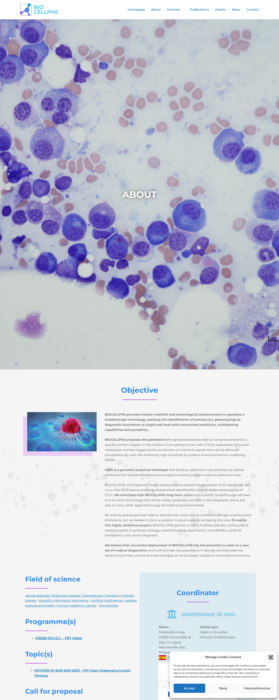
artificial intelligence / (108, 600)
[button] (271, 657)
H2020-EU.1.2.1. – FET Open (58, 638)
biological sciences (66, 595)
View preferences (257, 688)
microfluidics (108, 605)
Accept (189, 688)
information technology (71, 600)
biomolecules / (94, 595)
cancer (91, 605)
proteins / (113, 595)
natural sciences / (38, 595)
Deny (223, 688)
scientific (46, 600)
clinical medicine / (71, 605)
